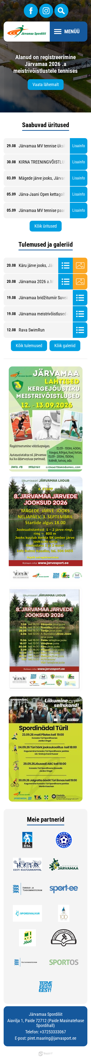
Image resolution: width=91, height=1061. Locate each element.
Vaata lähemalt (46, 84)
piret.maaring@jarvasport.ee (51, 1038)
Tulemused (65, 265)
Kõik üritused (45, 226)
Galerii (80, 265)
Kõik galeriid (64, 345)
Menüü (72, 31)
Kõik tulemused (29, 345)
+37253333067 (53, 1031)
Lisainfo (78, 146)
